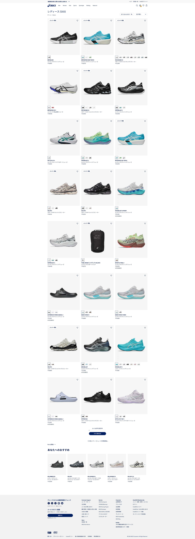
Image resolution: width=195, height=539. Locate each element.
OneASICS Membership (138, 500)
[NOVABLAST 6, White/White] (120, 364)
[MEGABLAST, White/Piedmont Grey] (90, 364)
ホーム (49, 15)
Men (59, 5)
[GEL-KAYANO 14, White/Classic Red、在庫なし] (93, 107)
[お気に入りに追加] (77, 20)
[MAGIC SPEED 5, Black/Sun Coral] (90, 312)
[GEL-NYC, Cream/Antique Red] (52, 364)
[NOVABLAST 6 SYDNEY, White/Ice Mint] (116, 208)
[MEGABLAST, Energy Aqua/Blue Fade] (86, 364)
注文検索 (84, 504)
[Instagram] (55, 503)
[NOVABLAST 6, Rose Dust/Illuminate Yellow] (131, 364)
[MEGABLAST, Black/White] (82, 364)
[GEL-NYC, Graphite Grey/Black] (56, 208)
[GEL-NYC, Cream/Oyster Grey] (49, 208)
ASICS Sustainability (120, 516)
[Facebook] (49, 503)
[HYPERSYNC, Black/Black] (82, 416)
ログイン (135, 504)
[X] (52, 503)
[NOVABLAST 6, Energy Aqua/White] (116, 364)
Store (83, 520)
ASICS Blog (118, 519)
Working (88, 5)
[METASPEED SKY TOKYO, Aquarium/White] (116, 157)
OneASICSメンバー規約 (138, 511)
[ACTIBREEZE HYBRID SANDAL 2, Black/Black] (49, 312)
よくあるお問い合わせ (87, 506)
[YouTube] (62, 503)
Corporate (118, 500)
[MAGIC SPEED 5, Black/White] (86, 312)
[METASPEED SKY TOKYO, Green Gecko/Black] (120, 157)
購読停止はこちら (52, 518)
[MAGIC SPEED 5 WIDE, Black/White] (120, 312)
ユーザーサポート (86, 502)
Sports (75, 5)
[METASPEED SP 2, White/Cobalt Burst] (49, 107)
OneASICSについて (137, 506)
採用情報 (118, 509)
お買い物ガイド (85, 514)
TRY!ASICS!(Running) (103, 504)
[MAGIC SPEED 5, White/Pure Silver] (82, 312)
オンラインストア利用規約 (139, 514)
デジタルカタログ (103, 514)
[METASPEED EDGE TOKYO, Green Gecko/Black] (90, 57)
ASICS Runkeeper (102, 509)
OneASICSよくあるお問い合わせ (140, 509)
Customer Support (86, 500)
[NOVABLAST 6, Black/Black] (127, 364)
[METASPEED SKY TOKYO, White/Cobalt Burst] (124, 157)
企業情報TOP (119, 502)
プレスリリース (119, 514)
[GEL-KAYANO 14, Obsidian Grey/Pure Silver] (131, 57)
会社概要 (118, 506)
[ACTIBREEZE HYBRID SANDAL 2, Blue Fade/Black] (56, 312)
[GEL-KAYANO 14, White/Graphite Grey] (116, 57)
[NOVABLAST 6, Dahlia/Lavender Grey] (124, 364)
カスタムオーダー (103, 516)
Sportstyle (81, 5)
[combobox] (141, 14)
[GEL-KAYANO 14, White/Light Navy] (120, 57)
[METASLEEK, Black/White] (49, 57)
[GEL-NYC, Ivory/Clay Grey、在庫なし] (52, 208)
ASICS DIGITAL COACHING (104, 511)
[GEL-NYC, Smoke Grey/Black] (49, 364)
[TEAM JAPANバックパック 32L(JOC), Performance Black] (82, 260)
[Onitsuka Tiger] (49, 532)
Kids (70, 5)
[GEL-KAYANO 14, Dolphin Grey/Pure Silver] (127, 57)
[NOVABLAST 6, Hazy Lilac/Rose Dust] (134, 364)
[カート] (146, 5)
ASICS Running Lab (103, 502)
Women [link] (54, 15)
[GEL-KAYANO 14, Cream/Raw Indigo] (138, 57)
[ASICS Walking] (55, 532)
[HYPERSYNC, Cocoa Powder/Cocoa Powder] (86, 416)
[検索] (136, 5)
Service (100, 500)
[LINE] (59, 503)
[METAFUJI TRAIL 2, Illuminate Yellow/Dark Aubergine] (116, 260)
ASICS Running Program (104, 506)
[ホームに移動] (52, 5)
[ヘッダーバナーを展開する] (69, 1)
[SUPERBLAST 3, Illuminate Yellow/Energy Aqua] (120, 107)
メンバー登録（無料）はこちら (140, 502)
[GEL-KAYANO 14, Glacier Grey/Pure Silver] (142, 57)
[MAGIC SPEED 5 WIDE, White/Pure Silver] (116, 312)
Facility (117, 522)
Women (65, 5)
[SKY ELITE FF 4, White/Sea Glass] (49, 157)
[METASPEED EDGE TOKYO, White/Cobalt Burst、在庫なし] (86, 57)
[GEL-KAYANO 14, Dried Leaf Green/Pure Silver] (134, 57)
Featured (95, 5)
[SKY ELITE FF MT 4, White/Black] (120, 416)
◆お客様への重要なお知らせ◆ (89, 509)
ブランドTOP (119, 504)
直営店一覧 (84, 522)
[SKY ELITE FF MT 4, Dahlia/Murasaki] (116, 416)
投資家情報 (118, 511)
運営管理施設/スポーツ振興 (122, 527)
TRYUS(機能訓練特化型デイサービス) (124, 524)
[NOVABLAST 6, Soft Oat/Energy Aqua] (138, 364)
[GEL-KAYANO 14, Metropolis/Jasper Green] (124, 57)
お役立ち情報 (85, 511)
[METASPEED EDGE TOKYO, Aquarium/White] (82, 57)
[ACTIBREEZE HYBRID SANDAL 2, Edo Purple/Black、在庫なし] (52, 312)
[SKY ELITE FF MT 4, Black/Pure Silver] (124, 416)
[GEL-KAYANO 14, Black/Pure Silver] (82, 107)
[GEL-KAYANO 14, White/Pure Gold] (90, 107)
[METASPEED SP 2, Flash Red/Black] (52, 107)
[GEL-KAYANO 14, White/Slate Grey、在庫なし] (86, 107)
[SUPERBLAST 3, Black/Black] (116, 107)
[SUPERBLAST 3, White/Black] (124, 107)
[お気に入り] (143, 5)
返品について (85, 516)
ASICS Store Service (86, 524)
